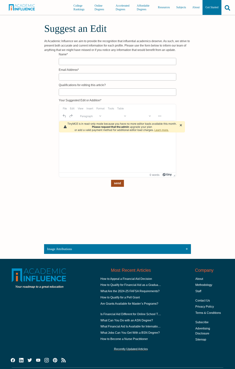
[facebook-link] (13, 360)
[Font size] (140, 116)
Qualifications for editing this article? (82, 85)
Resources (164, 7)
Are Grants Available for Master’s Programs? (129, 303)
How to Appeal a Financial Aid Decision (126, 278)
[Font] (115, 116)
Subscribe (202, 322)
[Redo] (71, 116)
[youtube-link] (38, 360)
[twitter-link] (30, 360)
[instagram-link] (47, 360)
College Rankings (78, 7)
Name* (63, 54)
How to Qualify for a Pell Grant (120, 297)
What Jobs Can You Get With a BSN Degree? (130, 332)
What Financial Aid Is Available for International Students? (138, 326)
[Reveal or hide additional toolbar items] (160, 116)
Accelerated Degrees (122, 7)
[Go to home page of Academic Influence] (24, 8)
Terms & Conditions (208, 312)
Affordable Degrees (143, 7)
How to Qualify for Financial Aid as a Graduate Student (135, 284)
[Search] (227, 7)
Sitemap (200, 339)
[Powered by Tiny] (167, 174)
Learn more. (161, 129)
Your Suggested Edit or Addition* (80, 100)
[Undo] (64, 116)
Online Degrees (99, 7)
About (196, 7)
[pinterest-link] (55, 360)
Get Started (211, 7)
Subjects (181, 7)
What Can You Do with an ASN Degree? (126, 320)
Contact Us (202, 300)
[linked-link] (21, 360)
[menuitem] (64, 108)
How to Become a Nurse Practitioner (124, 339)
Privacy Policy (204, 306)
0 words (154, 174)
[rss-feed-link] (63, 360)
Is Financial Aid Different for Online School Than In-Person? (139, 314)
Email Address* (69, 69)
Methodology (203, 284)
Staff (198, 291)
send (117, 183)
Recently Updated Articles (131, 349)
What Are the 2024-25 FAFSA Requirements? (130, 291)
